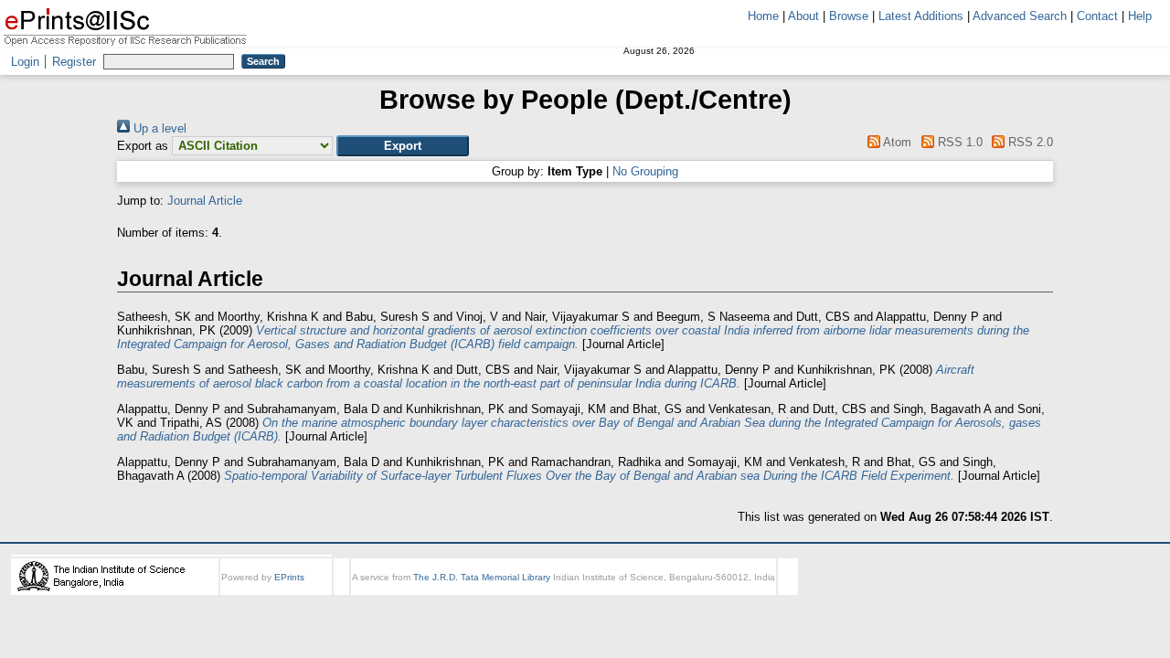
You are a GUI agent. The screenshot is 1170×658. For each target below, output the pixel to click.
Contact (1097, 16)
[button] (402, 145)
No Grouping (645, 171)
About (803, 16)
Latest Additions (920, 16)
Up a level (158, 128)
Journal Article (204, 200)
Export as (142, 146)
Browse (848, 16)
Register (74, 62)
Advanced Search (1020, 16)
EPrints (289, 577)
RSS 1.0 (958, 142)
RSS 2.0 (1029, 142)
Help (1140, 16)
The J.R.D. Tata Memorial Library (481, 577)
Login (25, 62)
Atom (895, 142)
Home (763, 16)
